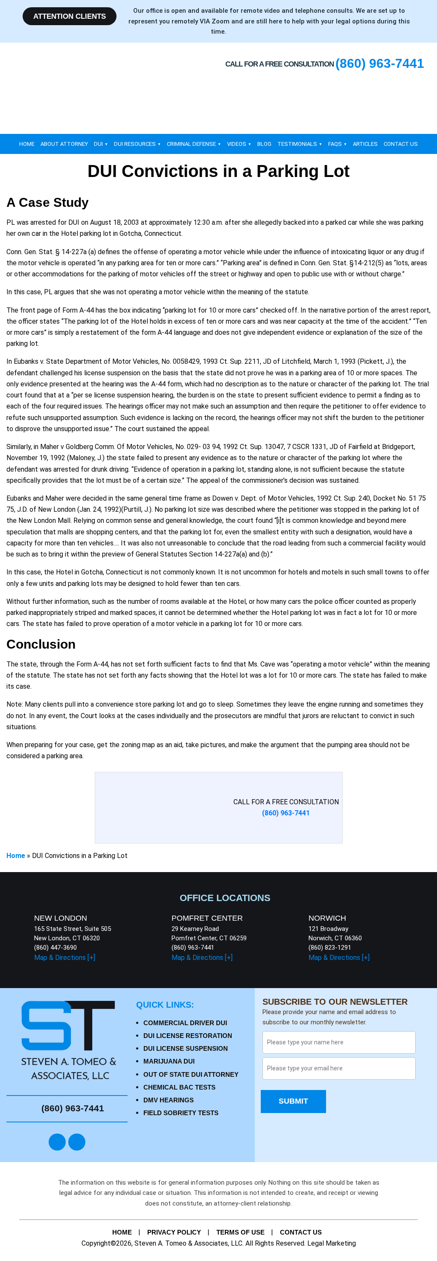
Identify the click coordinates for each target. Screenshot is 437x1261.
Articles (365, 144)
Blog (264, 144)
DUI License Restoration (187, 1035)
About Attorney (64, 144)
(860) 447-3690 (55, 947)
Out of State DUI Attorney (191, 1074)
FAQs (335, 144)
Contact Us (401, 144)
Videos (236, 144)
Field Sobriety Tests (180, 1112)
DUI (98, 144)
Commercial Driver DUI (185, 1022)
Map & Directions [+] (64, 958)
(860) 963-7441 (193, 947)
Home (27, 144)
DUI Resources (135, 144)
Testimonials (297, 144)
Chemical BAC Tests (179, 1087)
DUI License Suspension (185, 1048)
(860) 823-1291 (330, 947)
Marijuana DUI (169, 1061)
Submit (293, 1101)
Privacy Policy (174, 1232)
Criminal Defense (191, 144)
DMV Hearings (168, 1100)
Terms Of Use (240, 1232)
